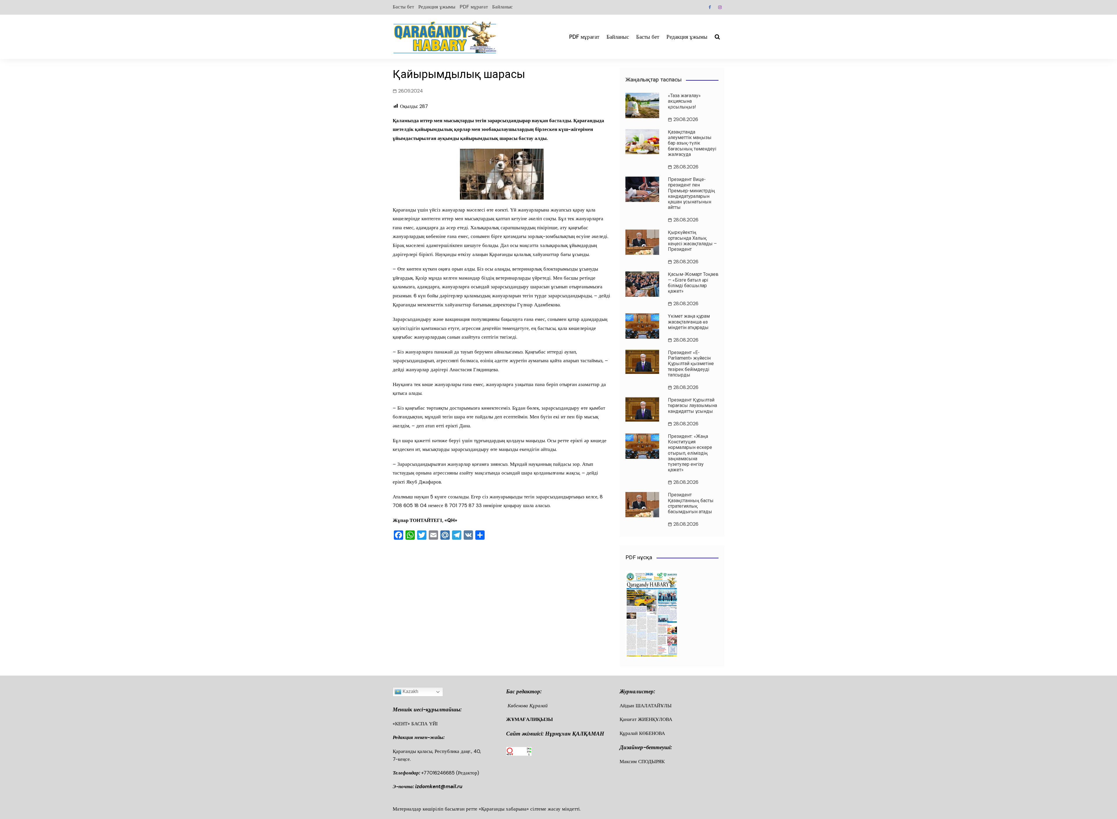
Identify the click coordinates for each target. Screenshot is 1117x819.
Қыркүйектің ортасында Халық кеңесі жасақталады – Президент (692, 241)
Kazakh (409, 691)
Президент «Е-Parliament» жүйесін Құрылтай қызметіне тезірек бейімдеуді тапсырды (691, 364)
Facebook (709, 7)
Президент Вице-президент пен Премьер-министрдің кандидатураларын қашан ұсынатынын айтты (691, 193)
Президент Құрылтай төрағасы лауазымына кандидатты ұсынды (692, 405)
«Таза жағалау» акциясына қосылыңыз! (684, 101)
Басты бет (403, 6)
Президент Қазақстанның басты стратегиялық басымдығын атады (691, 503)
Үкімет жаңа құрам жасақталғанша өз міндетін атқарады (689, 321)
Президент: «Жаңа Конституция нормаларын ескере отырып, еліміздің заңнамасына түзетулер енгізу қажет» (690, 453)
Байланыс (502, 6)
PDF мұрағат (474, 6)
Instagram (720, 7)
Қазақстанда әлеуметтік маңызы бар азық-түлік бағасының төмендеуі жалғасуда (692, 143)
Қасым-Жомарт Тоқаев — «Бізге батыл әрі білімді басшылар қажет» (693, 282)
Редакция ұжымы (436, 6)
